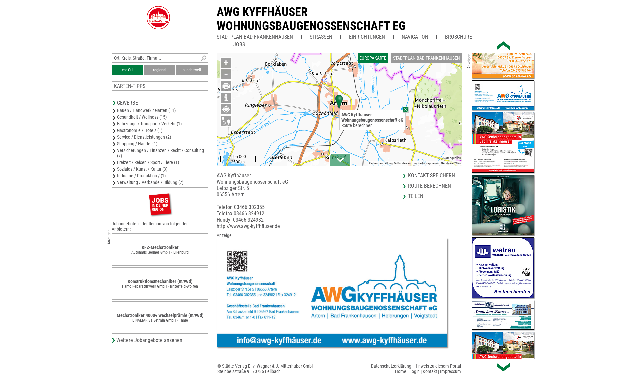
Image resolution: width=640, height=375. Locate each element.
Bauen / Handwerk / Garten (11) (146, 110)
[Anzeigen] (160, 204)
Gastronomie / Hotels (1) (139, 130)
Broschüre (458, 37)
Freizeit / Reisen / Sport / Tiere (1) (148, 162)
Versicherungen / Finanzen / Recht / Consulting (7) (160, 153)
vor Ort (127, 70)
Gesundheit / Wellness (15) (142, 117)
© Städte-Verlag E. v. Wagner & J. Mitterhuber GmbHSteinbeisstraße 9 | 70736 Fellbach (266, 368)
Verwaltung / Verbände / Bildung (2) (150, 182)
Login (414, 371)
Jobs (239, 44)
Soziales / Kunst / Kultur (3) (142, 169)
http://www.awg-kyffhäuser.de (248, 226)
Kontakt (430, 371)
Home (400, 371)
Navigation (415, 37)
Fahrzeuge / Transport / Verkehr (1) (149, 123)
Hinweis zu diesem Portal (437, 366)
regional (159, 70)
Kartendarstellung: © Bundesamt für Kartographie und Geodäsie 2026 (415, 163)
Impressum (450, 371)
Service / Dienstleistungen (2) (144, 137)
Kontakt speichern (431, 175)
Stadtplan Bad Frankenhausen (255, 37)
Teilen (415, 196)
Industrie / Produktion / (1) (141, 175)
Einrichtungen (367, 37)
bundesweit (192, 70)
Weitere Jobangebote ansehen (149, 340)
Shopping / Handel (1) (137, 143)
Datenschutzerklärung (391, 366)
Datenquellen (452, 158)
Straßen (321, 37)
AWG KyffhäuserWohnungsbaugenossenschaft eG (311, 19)
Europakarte (372, 58)
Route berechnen (357, 125)
